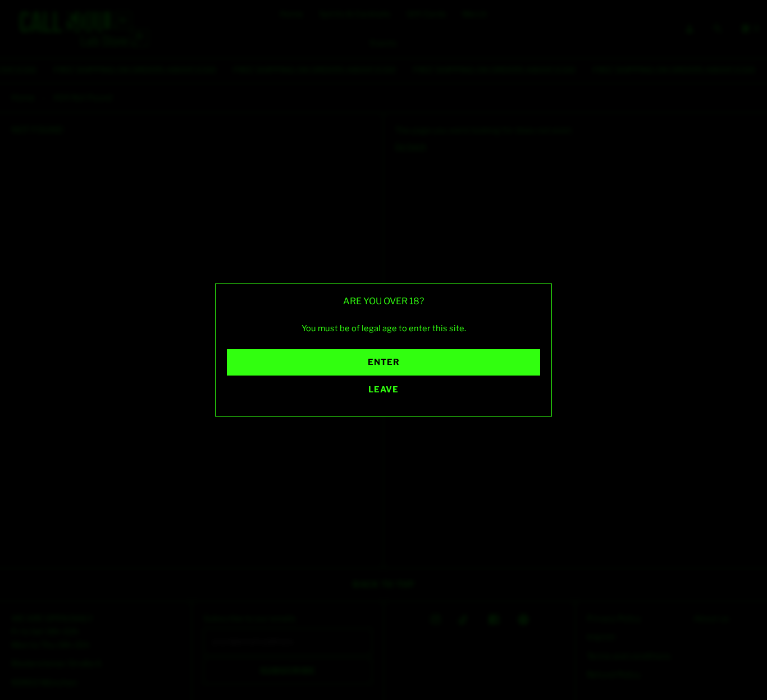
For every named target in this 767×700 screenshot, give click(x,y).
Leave (383, 390)
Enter (384, 362)
